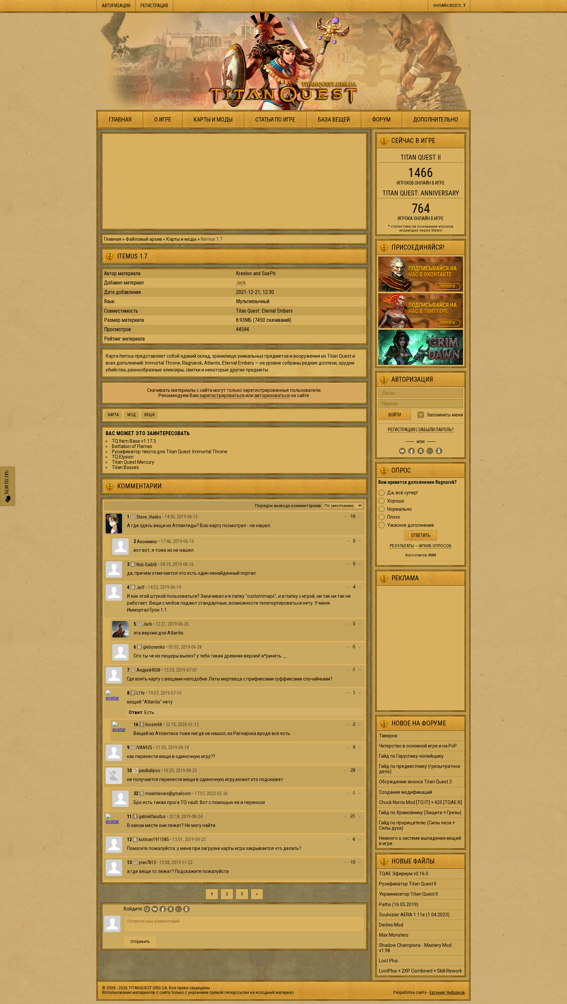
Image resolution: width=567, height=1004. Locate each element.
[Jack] (120, 629)
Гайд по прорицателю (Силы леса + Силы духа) (417, 825)
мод (131, 415)
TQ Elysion (123, 456)
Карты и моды (213, 119)
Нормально (399, 509)
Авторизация (116, 5)
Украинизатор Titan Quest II (408, 894)
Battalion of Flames (132, 446)
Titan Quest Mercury (133, 462)
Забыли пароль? (436, 429)
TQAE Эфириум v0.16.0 (403, 873)
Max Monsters (394, 935)
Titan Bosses (125, 467)
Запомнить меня (445, 414)
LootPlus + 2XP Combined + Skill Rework (420, 970)
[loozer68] (120, 726)
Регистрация (154, 5)
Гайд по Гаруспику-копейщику (411, 756)
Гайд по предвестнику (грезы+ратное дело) (419, 769)
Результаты (402, 546)
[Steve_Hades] (114, 523)
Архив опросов (435, 546)
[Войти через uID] (147, 909)
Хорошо (395, 500)
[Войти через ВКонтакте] (155, 909)
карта (113, 415)
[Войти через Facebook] (162, 909)
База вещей (334, 119)
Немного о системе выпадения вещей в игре (420, 841)
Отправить (140, 941)
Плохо (393, 517)
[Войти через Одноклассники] (186, 909)
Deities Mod (391, 924)
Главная (120, 119)
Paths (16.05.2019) (398, 904)
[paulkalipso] (114, 775)
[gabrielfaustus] (114, 818)
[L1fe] (114, 695)
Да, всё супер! (402, 492)
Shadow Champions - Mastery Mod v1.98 (415, 948)
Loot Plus (388, 960)
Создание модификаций (405, 792)
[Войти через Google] (178, 909)
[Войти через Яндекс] (170, 909)
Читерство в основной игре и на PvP (418, 745)
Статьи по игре (275, 119)
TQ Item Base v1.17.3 (134, 441)
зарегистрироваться (222, 395)
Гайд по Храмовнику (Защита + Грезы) (420, 812)
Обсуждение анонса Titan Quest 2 (415, 781)
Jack (241, 282)
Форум (381, 119)
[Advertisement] (234, 181)
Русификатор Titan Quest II (407, 883)
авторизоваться (272, 395)
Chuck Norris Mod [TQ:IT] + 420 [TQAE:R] (420, 802)
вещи (149, 415)
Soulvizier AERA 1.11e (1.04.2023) (414, 914)
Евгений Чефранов (447, 992)
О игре (162, 119)
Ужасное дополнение (410, 525)
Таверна (388, 735)
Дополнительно (435, 119)
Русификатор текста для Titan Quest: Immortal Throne (169, 451)
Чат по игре (6, 483)
